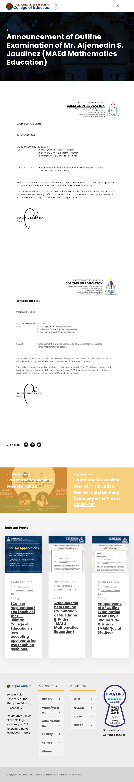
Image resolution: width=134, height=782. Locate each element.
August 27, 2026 (22, 582)
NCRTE (78, 725)
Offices (47, 743)
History (47, 699)
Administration (51, 723)
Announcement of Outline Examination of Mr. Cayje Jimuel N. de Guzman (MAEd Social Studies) (110, 618)
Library (47, 751)
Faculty (47, 734)
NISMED (79, 708)
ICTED (78, 716)
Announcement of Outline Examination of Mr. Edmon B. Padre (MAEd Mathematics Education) (66, 617)
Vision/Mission (50, 710)
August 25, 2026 (65, 581)
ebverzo (23, 586)
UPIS (77, 699)
